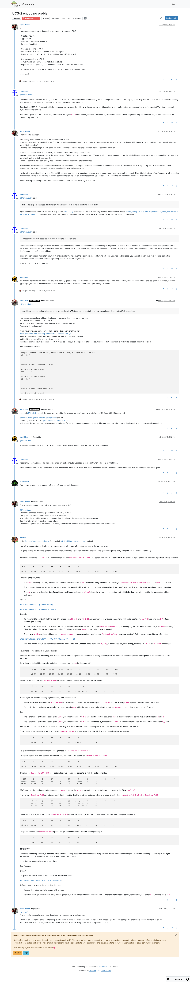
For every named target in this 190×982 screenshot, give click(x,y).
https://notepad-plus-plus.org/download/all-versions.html (44, 333)
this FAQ (67, 212)
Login (26, 953)
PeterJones (24, 91)
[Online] (16, 539)
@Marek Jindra (48, 301)
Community (28, 4)
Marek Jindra (25, 25)
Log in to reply (171, 18)
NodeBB (92, 970)
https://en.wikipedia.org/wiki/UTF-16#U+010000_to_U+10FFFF (46, 639)
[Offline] (16, 26)
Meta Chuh (24, 301)
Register (18, 953)
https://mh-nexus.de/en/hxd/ (53, 420)
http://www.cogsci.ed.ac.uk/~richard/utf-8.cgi (39, 880)
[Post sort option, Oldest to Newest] (161, 18)
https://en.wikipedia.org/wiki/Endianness (37, 609)
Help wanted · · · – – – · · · (32, 18)
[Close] (176, 935)
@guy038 (36, 909)
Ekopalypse (24, 481)
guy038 (23, 537)
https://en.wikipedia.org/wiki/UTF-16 (35, 604)
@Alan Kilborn (48, 409)
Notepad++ (103, 966)
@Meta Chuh (37, 437)
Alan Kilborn (24, 277)
